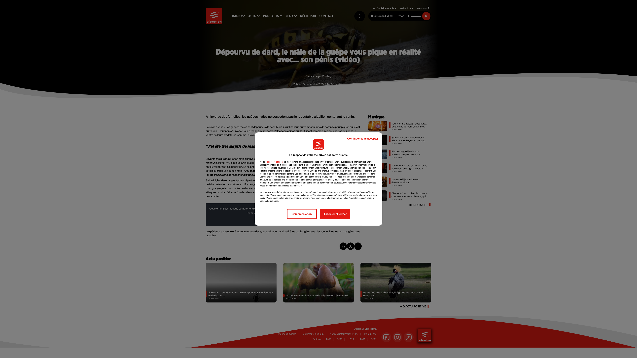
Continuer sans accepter (362, 138)
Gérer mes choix (302, 214)
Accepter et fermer (335, 214)
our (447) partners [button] (275, 161)
